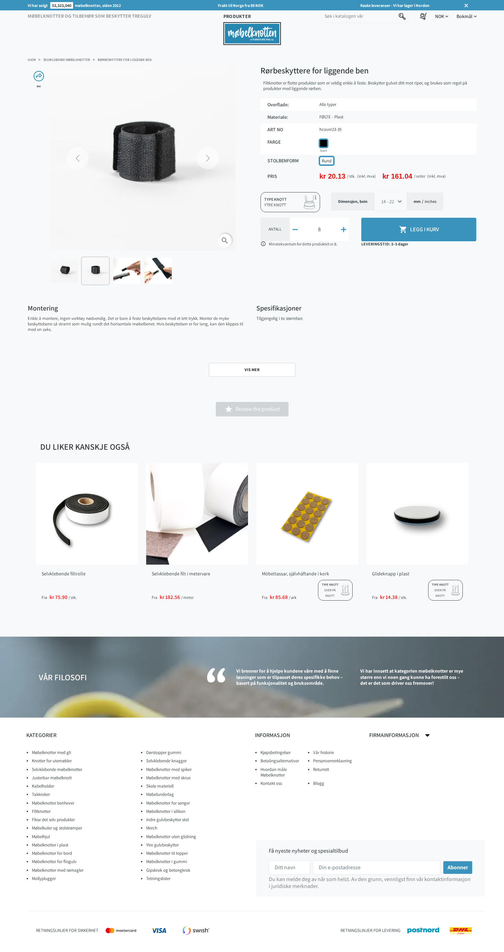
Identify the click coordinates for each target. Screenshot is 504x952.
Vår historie (323, 752)
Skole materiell (160, 786)
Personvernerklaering (332, 761)
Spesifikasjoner (278, 308)
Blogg (318, 783)
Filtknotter (41, 811)
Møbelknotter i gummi (166, 861)
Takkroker (41, 794)
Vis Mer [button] (252, 369)
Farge (274, 142)
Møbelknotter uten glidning (171, 836)
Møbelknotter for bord (52, 853)
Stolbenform (283, 160)
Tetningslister (158, 878)
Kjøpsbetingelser (275, 752)
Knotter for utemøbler (52, 761)
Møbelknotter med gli (51, 752)
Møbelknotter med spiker (169, 769)
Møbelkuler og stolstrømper (57, 828)
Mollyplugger (44, 878)
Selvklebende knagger (166, 761)
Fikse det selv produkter (53, 820)
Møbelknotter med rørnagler (57, 870)
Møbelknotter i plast (50, 845)
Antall (275, 229)
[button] (441, 16)
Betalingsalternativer (279, 761)
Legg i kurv (419, 229)
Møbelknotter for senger (168, 803)
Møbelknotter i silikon (165, 811)
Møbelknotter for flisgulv (54, 861)
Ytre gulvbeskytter (162, 845)
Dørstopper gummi (163, 752)
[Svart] (323, 143)
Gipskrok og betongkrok (168, 870)
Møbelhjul (41, 836)
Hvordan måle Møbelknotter (273, 772)
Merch (151, 828)
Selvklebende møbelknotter (57, 769)
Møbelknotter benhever (53, 803)
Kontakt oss (271, 783)
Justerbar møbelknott (52, 778)
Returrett (321, 769)
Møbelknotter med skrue (168, 778)
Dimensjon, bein (353, 201)
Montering (43, 308)
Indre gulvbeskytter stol (167, 820)
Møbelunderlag (160, 794)
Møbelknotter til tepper (167, 853)
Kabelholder (43, 786)
